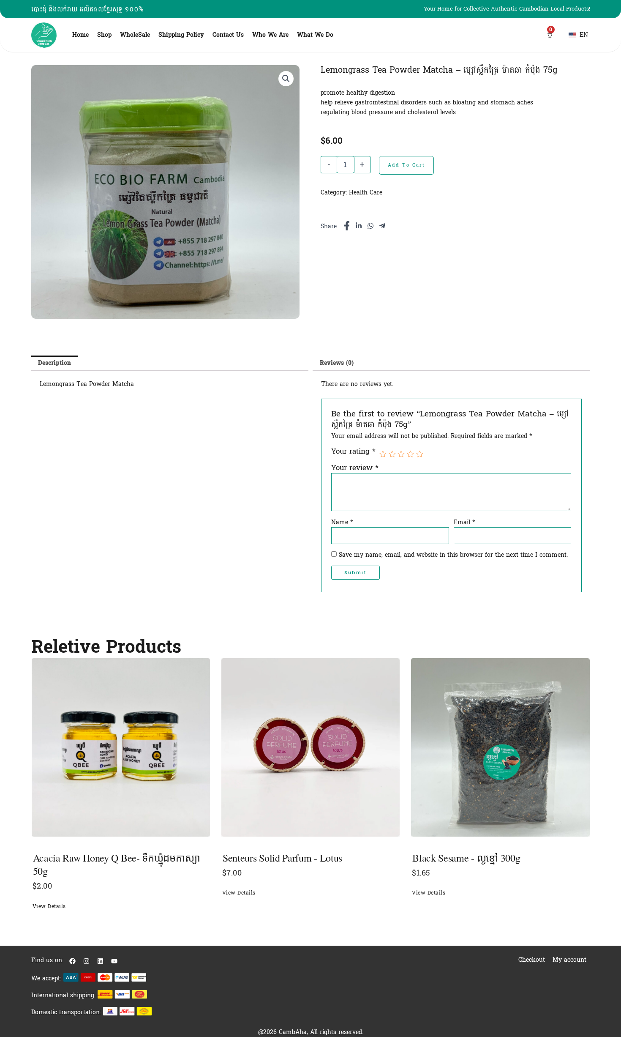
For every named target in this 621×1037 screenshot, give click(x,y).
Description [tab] (54, 363)
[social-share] (347, 225)
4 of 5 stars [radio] (410, 454)
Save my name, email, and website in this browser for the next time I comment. (453, 555)
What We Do (315, 35)
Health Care (365, 192)
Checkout (531, 960)
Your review (355, 468)
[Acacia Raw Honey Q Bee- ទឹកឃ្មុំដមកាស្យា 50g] (121, 747)
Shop (104, 35)
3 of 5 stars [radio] (401, 454)
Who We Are (270, 35)
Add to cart (406, 165)
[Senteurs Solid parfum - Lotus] (310, 747)
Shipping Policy (181, 35)
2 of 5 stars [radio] (392, 454)
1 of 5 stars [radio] (383, 454)
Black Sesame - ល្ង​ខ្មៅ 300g (466, 858)
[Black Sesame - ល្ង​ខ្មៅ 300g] (500, 747)
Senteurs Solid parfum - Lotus (282, 858)
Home (80, 35)
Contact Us (228, 35)
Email (464, 522)
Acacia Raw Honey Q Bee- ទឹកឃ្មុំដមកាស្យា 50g (116, 864)
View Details (49, 906)
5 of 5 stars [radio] (419, 454)
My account (569, 960)
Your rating (353, 452)
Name (342, 522)
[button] (286, 78)
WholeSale (135, 35)
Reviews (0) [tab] (337, 363)
